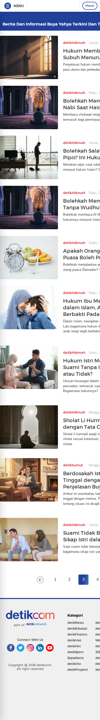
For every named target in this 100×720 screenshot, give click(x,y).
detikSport (75, 652)
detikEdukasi (77, 628)
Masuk (89, 5)
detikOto (74, 664)
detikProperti (77, 670)
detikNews (75, 623)
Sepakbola (75, 658)
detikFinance (77, 634)
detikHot (74, 646)
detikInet (74, 640)
